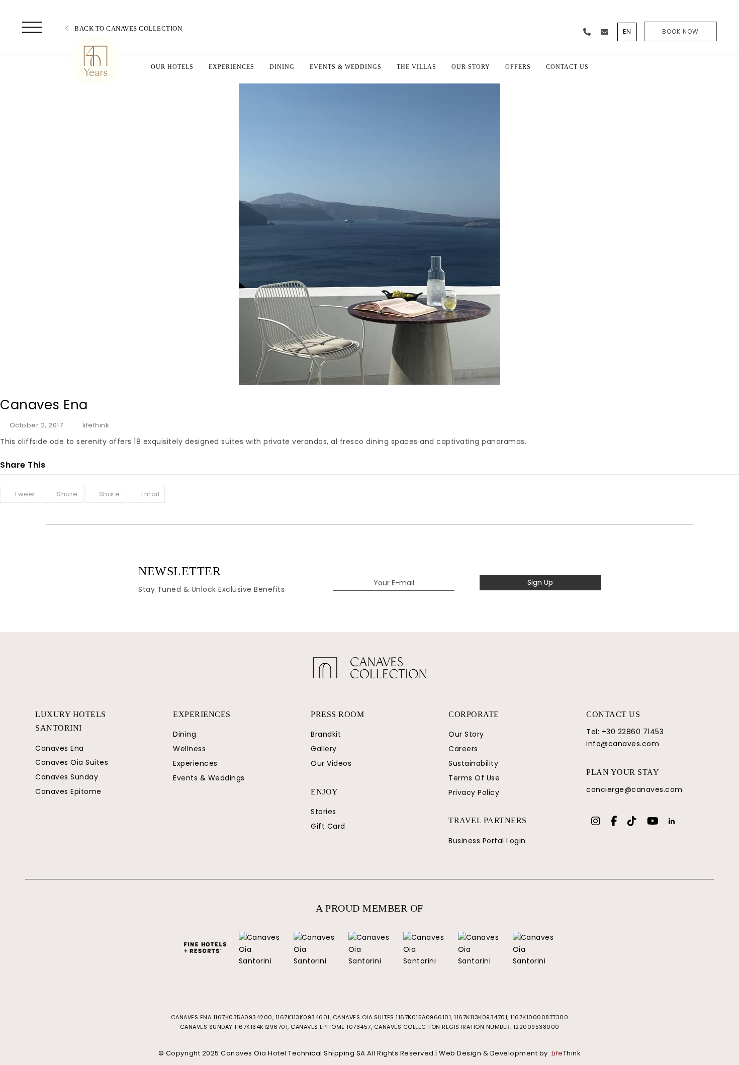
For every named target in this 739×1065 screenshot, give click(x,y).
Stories (323, 812)
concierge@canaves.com (634, 789)
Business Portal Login (487, 841)
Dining (184, 734)
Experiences (195, 763)
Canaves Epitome (68, 791)
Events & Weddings (209, 778)
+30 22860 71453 (633, 732)
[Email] (605, 32)
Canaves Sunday (66, 777)
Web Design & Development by (510, 1053)
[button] (32, 29)
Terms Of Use (474, 778)
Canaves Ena (59, 748)
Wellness (189, 749)
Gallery (324, 749)
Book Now (680, 31)
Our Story (466, 734)
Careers (463, 749)
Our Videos (331, 763)
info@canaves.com (622, 744)
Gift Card (328, 826)
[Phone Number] (587, 32)
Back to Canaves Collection (127, 28)
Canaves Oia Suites (71, 762)
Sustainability (473, 763)
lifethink (95, 425)
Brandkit (326, 734)
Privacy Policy (473, 792)
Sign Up (540, 582)
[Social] (596, 822)
